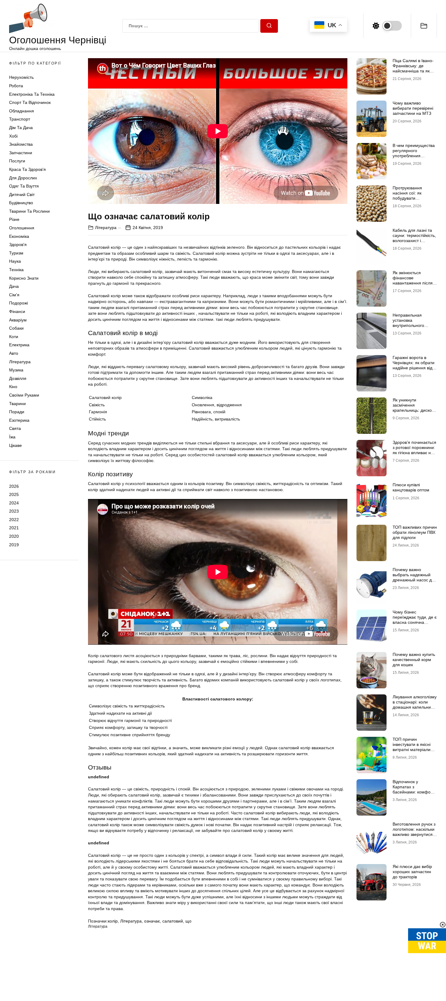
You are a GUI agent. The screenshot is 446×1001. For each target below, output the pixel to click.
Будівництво (21, 202)
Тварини (17, 403)
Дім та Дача (21, 127)
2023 (14, 511)
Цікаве (15, 445)
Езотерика (19, 420)
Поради (16, 411)
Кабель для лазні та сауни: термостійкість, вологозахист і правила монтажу (414, 238)
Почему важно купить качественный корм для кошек (414, 659)
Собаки (16, 328)
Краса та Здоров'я (27, 169)
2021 (14, 527)
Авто (13, 353)
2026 (14, 486)
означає (152, 921)
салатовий (172, 921)
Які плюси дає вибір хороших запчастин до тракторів (412, 871)
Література (20, 361)
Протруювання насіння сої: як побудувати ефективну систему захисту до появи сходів (412, 200)
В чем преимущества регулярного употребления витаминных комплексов (414, 155)
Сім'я (14, 294)
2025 (14, 494)
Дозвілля (17, 378)
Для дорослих (23, 177)
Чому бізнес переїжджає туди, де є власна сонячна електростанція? (415, 620)
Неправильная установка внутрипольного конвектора (408, 323)
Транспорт (19, 119)
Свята (15, 428)
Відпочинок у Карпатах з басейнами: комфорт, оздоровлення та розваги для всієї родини (414, 794)
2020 (14, 536)
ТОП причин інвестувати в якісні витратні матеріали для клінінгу (412, 747)
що (188, 921)
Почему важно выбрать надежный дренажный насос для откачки (415, 577)
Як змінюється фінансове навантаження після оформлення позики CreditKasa (413, 282)
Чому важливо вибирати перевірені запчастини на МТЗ (413, 108)
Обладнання (21, 110)
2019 (14, 544)
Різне (14, 219)
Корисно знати (24, 278)
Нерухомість (21, 77)
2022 (14, 519)
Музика (16, 369)
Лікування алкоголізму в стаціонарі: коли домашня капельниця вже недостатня (415, 704)
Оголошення (21, 227)
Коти (13, 336)
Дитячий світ (22, 194)
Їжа (12, 436)
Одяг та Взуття (24, 186)
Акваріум (18, 320)
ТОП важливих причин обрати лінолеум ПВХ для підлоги (415, 532)
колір (113, 921)
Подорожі (18, 303)
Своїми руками (24, 395)
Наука (15, 261)
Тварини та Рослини (29, 211)
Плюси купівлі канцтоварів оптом (411, 487)
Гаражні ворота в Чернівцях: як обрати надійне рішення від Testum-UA (413, 365)
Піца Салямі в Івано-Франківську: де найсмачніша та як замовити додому (413, 68)
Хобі (13, 136)
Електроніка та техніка (32, 94)
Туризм (16, 253)
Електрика (19, 344)
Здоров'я (18, 244)
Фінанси (17, 311)
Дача (14, 286)
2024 (14, 503)
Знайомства (21, 144)
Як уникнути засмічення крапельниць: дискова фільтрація (414, 407)
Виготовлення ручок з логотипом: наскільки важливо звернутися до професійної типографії (414, 834)
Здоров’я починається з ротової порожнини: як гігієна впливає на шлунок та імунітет (414, 450)
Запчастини (20, 152)
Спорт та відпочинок (30, 102)
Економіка (19, 236)
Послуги (17, 160)
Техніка (16, 269)
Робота (16, 85)
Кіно (13, 386)
